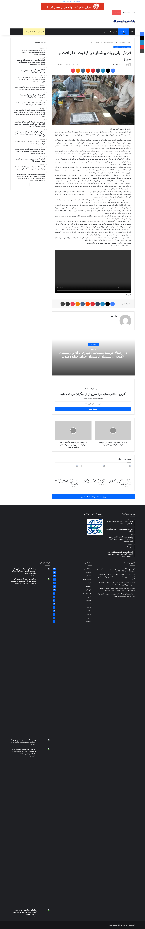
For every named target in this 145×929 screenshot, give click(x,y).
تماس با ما (113, 31)
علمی (89, 607)
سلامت (88, 621)
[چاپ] (63, 304)
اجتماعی (88, 576)
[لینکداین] (103, 71)
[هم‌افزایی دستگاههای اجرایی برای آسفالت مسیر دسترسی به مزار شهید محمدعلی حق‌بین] (119, 471)
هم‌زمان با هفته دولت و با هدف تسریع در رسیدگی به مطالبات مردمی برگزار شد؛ (66, 482)
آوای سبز (125, 64)
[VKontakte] (83, 71)
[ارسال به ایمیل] (121, 64)
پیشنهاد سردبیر (122, 42)
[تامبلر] (98, 71)
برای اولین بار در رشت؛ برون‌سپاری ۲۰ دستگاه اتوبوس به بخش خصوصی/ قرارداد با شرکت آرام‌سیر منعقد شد (23, 751)
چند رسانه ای (87, 593)
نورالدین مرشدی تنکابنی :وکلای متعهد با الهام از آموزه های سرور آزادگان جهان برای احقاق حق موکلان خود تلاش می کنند (115, 577)
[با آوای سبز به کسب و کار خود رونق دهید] (72, 6)
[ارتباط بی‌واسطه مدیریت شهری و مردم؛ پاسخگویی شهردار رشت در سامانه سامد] (44, 743)
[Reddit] (88, 71)
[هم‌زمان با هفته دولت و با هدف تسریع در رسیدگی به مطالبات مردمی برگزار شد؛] (66, 471)
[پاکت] (73, 71)
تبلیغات (117, 47)
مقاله (89, 611)
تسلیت (89, 618)
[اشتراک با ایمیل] (67, 304)
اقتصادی (88, 586)
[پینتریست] (93, 71)
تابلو (89, 597)
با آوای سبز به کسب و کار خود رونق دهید (72, 1)
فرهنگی (88, 590)
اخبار (89, 604)
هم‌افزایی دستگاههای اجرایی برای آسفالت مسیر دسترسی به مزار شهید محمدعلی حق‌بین (119, 482)
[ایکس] (108, 71)
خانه (131, 31)
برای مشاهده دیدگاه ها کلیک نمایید (93, 497)
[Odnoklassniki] (78, 71)
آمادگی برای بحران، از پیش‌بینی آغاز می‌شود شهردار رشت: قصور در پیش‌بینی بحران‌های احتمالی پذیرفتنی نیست (23, 581)
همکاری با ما (123, 31)
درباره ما (104, 31)
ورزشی (88, 614)
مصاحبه (88, 572)
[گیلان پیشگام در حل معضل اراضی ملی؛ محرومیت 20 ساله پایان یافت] (93, 471)
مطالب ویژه (87, 579)
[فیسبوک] (113, 71)
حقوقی (88, 600)
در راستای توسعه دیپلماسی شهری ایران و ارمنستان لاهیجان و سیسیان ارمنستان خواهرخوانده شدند (23, 571)
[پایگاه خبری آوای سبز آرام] (124, 21)
